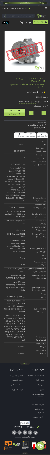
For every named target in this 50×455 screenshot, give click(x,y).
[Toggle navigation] (46, 8)
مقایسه (41, 122)
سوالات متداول (17, 384)
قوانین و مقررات (16, 375)
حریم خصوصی (17, 380)
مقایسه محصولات (37, 404)
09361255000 (30, 427)
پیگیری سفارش (38, 417)
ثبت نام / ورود (17, 389)
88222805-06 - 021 (17, 427)
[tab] (42, 135)
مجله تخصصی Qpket (36, 375)
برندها (42, 399)
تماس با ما (40, 380)
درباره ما (41, 384)
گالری (42, 389)
